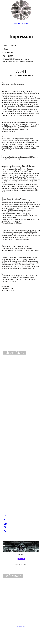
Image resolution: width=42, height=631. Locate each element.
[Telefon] (5, 531)
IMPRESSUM (21, 626)
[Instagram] (5, 516)
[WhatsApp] (5, 527)
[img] (21, 10)
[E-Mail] (5, 523)
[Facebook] (5, 519)
